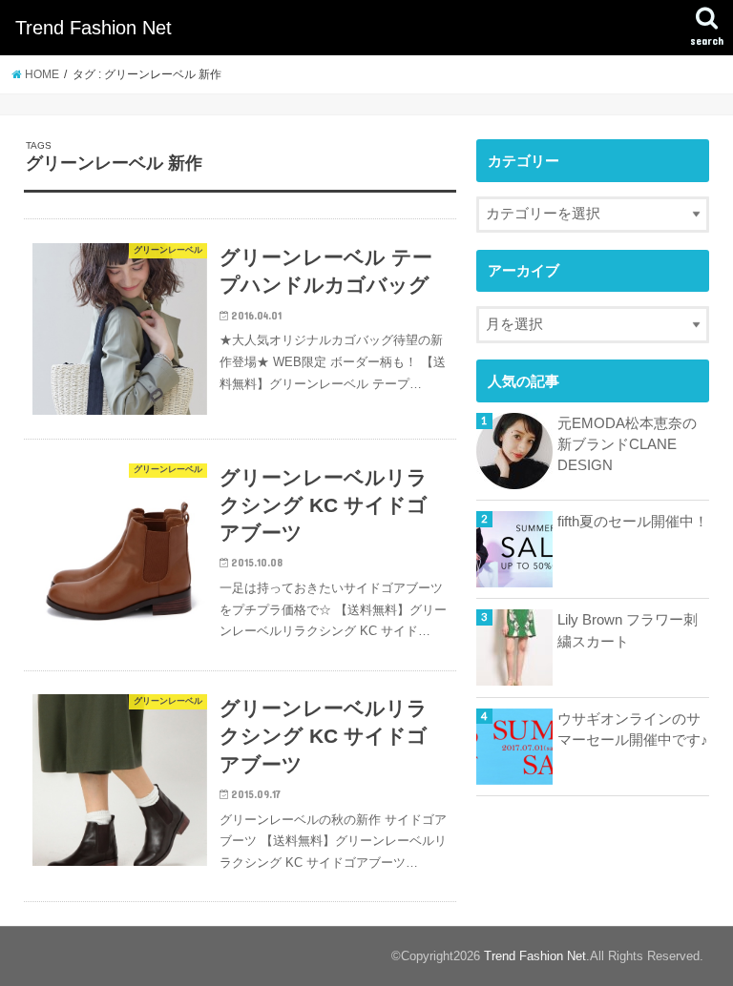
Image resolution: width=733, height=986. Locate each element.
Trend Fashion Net (93, 27)
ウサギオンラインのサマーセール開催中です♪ (632, 729)
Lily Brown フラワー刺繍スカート (627, 630)
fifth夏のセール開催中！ (632, 521)
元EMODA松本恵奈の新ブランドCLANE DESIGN (627, 444)
